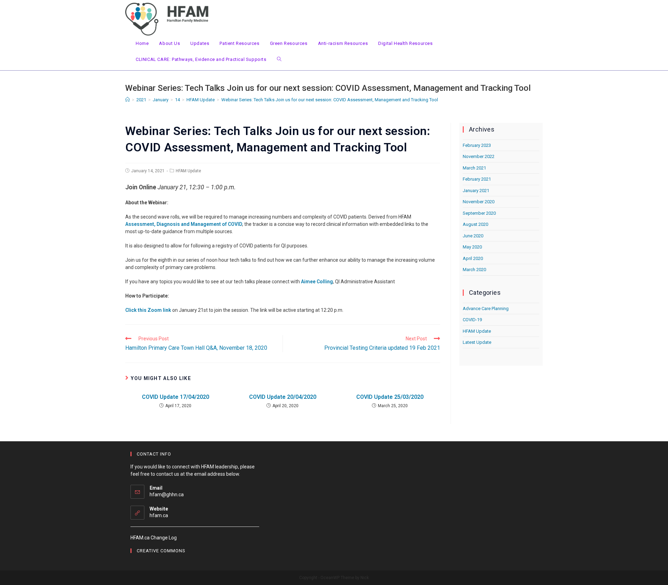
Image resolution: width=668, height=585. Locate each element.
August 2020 (475, 224)
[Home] (127, 99)
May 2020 (472, 247)
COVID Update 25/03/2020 (389, 397)
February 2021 (477, 179)
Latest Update (477, 342)
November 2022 (478, 156)
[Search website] (279, 60)
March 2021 (474, 168)
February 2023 (477, 145)
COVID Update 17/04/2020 (175, 397)
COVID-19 (472, 319)
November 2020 (478, 201)
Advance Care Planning (486, 308)
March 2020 (474, 269)
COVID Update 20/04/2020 (282, 397)
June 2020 (473, 235)
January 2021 (476, 190)
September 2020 (479, 213)
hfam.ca (159, 515)
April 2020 (473, 258)
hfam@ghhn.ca (167, 494)
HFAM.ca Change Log (153, 537)
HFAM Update (188, 170)
